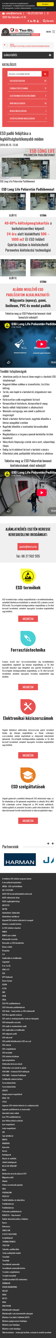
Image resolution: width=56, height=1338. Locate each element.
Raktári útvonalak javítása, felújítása (15, 1219)
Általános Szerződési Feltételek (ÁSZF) (16, 1317)
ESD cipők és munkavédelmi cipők (14, 1026)
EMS (3, 992)
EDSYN (4, 984)
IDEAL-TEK (5, 1098)
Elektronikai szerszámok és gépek (14, 1067)
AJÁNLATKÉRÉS (10, 55)
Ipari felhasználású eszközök (12, 1120)
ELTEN (4, 988)
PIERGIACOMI (7, 1192)
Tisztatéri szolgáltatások (11, 1272)
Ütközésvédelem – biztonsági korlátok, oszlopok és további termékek (26, 1332)
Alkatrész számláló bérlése (11, 924)
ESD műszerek (7, 1037)
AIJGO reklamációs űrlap (11, 897)
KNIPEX (4, 1139)
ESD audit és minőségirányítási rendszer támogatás (20, 1018)
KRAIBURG (6, 1143)
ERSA (4, 999)
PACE (4, 1188)
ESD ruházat (6, 1045)
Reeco (4, 1222)
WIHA (4, 1302)
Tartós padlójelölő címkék (11, 1253)
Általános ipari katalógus (11, 1324)
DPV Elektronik (7, 977)
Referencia (6, 1226)
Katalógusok (6, 1154)
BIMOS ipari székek (9, 935)
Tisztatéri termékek (9, 1275)
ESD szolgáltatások (9, 1049)
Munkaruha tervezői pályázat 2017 (14, 1173)
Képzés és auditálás (9, 1158)
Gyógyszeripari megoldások (12, 1094)
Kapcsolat (5, 1147)
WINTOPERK (6, 1306)
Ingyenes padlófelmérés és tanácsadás (16, 1109)
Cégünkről (5, 961)
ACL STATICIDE (7, 890)
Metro (4, 1170)
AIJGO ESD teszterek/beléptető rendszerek (17, 894)
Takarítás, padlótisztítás (10, 1249)
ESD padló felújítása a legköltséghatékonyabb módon (29, 46)
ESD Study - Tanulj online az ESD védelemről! (18, 1011)
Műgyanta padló (7, 1177)
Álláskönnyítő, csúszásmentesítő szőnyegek (17, 1313)
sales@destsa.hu (13, 13)
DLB (3, 973)
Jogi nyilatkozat (7, 1135)
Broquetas (6, 950)
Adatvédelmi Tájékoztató (11, 912)
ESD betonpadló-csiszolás (11, 1022)
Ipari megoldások (8, 1124)
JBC (3, 1132)
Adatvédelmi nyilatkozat (10, 916)
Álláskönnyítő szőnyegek (10, 1309)
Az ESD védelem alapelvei (11, 928)
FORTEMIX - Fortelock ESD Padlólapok (15, 1071)
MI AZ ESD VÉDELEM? (9, 1166)
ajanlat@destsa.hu (28, 546)
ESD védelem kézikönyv (10, 1056)
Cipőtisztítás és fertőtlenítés (12, 958)
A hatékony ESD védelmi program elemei (16, 878)
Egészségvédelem (8, 1060)
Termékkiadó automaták (10, 1264)
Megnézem (28, 619)
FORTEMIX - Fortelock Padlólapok (14, 1075)
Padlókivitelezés (8, 1203)
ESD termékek (7, 1052)
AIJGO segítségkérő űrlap (11, 901)
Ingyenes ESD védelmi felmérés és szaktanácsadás (20, 1105)
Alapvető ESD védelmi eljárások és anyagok (17, 920)
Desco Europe (7, 980)
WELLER (5, 1291)
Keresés (50, 21)
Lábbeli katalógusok (9, 1162)
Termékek (5, 1256)
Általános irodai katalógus (11, 1328)
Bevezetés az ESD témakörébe (13, 943)
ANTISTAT (6, 905)
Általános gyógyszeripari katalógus (14, 1321)
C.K (3, 954)
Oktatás (4, 1181)
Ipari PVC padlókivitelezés (11, 1117)
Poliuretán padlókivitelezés (12, 1211)
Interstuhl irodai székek (10, 1113)
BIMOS (4, 931)
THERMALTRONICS (9, 1241)
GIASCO (5, 1090)
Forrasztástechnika (9, 1082)
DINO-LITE (5, 969)
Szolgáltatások (7, 1238)
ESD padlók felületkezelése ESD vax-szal (16, 1041)
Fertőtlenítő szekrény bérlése (12, 1079)
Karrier (4, 1151)
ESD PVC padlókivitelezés (11, 1003)
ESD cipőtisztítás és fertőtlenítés (13, 1030)
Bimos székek (7, 946)
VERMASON (6, 1283)
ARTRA (4, 909)
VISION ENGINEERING (9, 1287)
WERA (4, 1294)
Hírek (12, 44)
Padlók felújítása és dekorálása (13, 1200)
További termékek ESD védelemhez (14, 1279)
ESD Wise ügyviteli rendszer (12, 1014)
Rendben (45, 4)
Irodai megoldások (9, 1128)
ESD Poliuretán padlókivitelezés (13, 1007)
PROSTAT (5, 1196)
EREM (4, 996)
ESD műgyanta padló (9, 1033)
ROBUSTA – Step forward (11, 1215)
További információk (39, 8)
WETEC (4, 1298)
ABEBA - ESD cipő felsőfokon (12, 886)
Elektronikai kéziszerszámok (12, 1064)
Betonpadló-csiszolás (10, 939)
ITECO (4, 1101)
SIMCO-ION (6, 1230)
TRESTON (5, 1245)
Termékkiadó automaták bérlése (13, 1268)
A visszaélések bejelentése (11, 882)
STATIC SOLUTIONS (9, 1234)
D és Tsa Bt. (6, 965)
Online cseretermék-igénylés (12, 1185)
